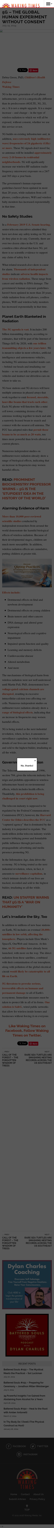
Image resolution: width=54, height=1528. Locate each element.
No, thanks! (27, 765)
